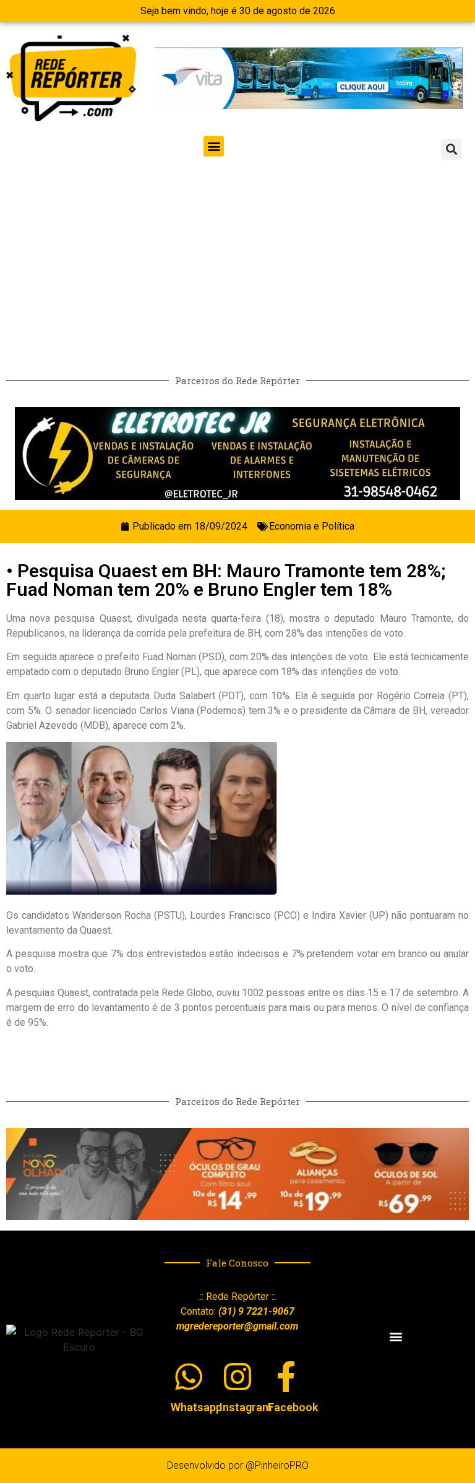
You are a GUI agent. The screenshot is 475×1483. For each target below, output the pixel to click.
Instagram (246, 1407)
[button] (213, 146)
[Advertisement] (237, 261)
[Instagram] (237, 1376)
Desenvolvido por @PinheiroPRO (238, 1465)
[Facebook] (286, 1376)
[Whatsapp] (188, 1376)
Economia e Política (311, 526)
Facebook (293, 1407)
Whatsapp (196, 1407)
